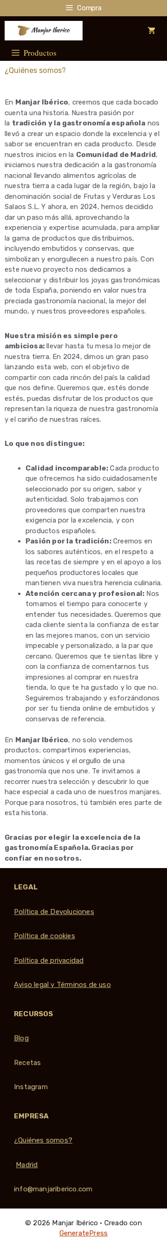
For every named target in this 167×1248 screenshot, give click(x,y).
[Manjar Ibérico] (44, 30)
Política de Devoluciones (54, 912)
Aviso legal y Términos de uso (62, 984)
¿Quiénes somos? (43, 1140)
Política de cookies (44, 936)
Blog (21, 1038)
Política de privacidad (49, 960)
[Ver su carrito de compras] (151, 30)
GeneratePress (83, 1233)
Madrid (27, 1165)
